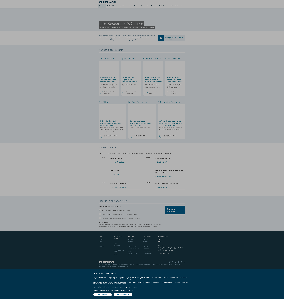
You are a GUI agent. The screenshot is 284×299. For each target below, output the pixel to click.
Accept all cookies (102, 294)
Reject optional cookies (123, 294)
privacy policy (102, 287)
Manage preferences (99, 290)
